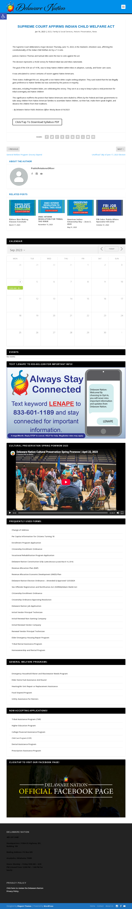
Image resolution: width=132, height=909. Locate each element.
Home (92, 906)
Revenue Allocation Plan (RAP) (25, 568)
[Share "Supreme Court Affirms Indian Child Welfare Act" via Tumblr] (62, 137)
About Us (109, 906)
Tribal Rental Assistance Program (27, 644)
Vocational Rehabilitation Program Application (33, 555)
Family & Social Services (63, 31)
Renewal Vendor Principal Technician (28, 631)
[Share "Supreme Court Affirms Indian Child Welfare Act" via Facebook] (46, 137)
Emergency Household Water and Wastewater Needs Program (40, 673)
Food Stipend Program (22, 692)
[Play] (10, 513)
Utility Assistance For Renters (25, 699)
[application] (66, 482)
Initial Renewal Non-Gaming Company (29, 618)
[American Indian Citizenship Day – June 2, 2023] (80, 208)
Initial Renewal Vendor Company (26, 625)
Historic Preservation (82, 31)
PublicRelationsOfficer (42, 168)
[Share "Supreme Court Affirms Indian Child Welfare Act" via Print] (93, 137)
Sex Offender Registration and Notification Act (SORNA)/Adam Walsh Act (44, 587)
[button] (3, 16)
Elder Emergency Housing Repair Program (30, 637)
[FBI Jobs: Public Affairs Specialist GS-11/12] (109, 208)
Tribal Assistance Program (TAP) (26, 719)
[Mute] (118, 513)
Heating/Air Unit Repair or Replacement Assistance (35, 686)
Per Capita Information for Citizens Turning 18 (33, 536)
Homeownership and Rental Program (28, 650)
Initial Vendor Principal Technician (27, 612)
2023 (49, 31)
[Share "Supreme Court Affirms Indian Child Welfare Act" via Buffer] (77, 137)
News (94, 31)
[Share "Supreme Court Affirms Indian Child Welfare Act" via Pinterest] (67, 137)
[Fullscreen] (122, 513)
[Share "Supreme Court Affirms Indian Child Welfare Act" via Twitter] (52, 137)
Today (111, 249)
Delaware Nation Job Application (26, 606)
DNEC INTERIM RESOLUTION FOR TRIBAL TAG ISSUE (50, 219)
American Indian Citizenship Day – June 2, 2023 (79, 221)
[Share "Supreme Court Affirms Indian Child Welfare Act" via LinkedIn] (72, 137)
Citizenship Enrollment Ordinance (27, 549)
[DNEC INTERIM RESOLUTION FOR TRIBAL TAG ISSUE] (51, 206)
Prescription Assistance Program (26, 750)
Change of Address (20, 530)
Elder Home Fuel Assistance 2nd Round (29, 680)
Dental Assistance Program (24, 744)
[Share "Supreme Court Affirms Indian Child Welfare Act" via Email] (88, 137)
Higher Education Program (24, 725)
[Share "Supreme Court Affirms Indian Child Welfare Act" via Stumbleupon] (82, 137)
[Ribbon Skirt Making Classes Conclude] (22, 208)
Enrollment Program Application (26, 542)
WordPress (48, 906)
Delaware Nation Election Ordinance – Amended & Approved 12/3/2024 (43, 580)
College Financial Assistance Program (28, 732)
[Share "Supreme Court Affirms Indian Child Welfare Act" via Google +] (57, 137)
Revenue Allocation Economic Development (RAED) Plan (36, 574)
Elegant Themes (24, 906)
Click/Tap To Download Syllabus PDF (37, 122)
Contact (100, 906)
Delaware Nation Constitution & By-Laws (30, 561)
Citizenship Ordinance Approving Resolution (31, 599)
